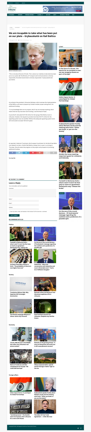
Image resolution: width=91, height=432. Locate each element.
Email (10, 203)
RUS (73, 14)
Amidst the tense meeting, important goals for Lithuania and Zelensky (70, 156)
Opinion (20, 14)
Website (11, 207)
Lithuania (11, 14)
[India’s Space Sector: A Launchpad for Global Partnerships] (70, 86)
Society (11, 274)
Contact (17, 3)
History (48, 14)
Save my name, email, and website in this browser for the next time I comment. (28, 211)
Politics (11, 224)
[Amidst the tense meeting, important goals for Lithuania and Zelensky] (70, 144)
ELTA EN (21, 40)
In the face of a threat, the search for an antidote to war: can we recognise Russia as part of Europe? (70, 71)
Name (10, 199)
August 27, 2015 (14, 40)
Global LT (40, 14)
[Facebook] (81, 428)
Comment (11, 188)
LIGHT (54, 14)
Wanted (23, 3)
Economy (27, 40)
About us (10, 3)
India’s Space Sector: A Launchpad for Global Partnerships (67, 99)
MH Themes (33, 426)
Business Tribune (64, 14)
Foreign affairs (29, 14)
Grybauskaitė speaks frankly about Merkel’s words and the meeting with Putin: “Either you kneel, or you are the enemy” (70, 127)
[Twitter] (78, 428)
